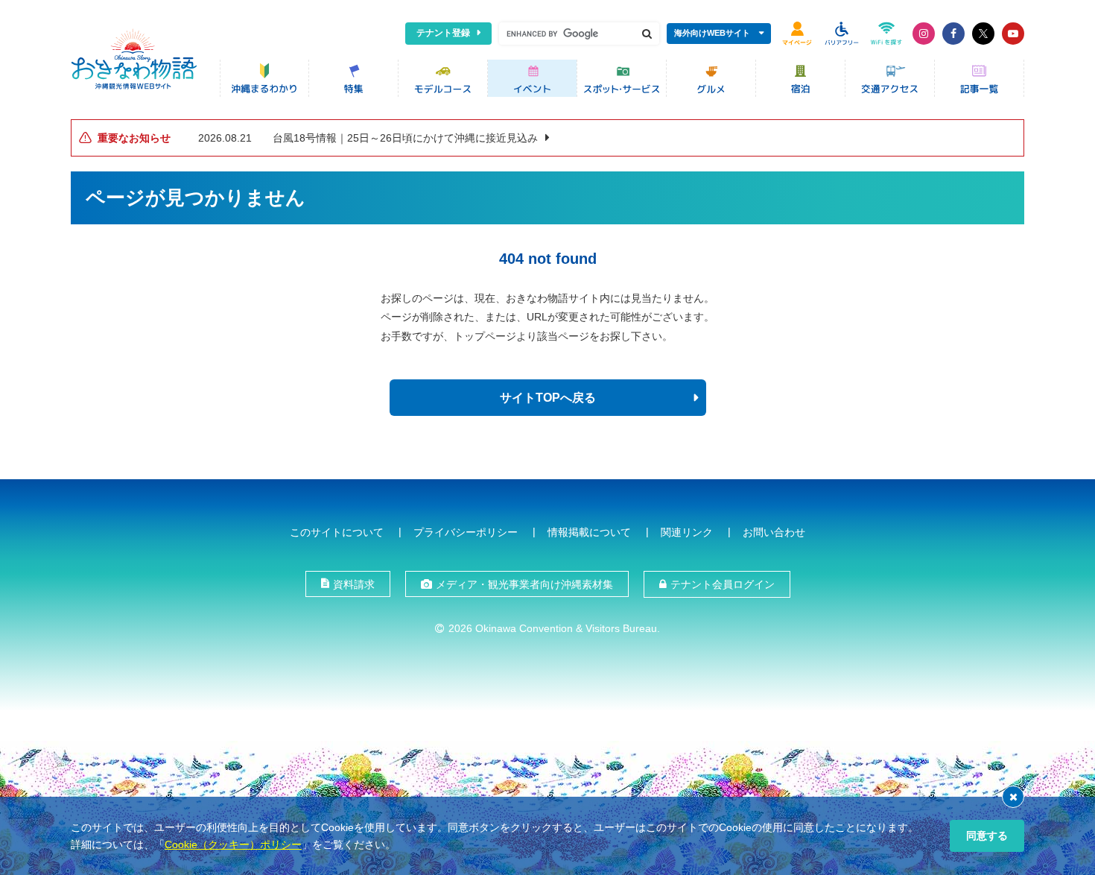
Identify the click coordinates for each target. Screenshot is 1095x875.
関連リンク (687, 532)
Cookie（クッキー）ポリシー (233, 844)
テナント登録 (443, 33)
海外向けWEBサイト (712, 32)
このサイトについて (337, 532)
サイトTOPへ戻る (548, 397)
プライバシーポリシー (465, 532)
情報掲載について (589, 532)
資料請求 (354, 584)
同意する (987, 835)
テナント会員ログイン (722, 584)
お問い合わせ (774, 532)
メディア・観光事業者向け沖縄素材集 (524, 584)
